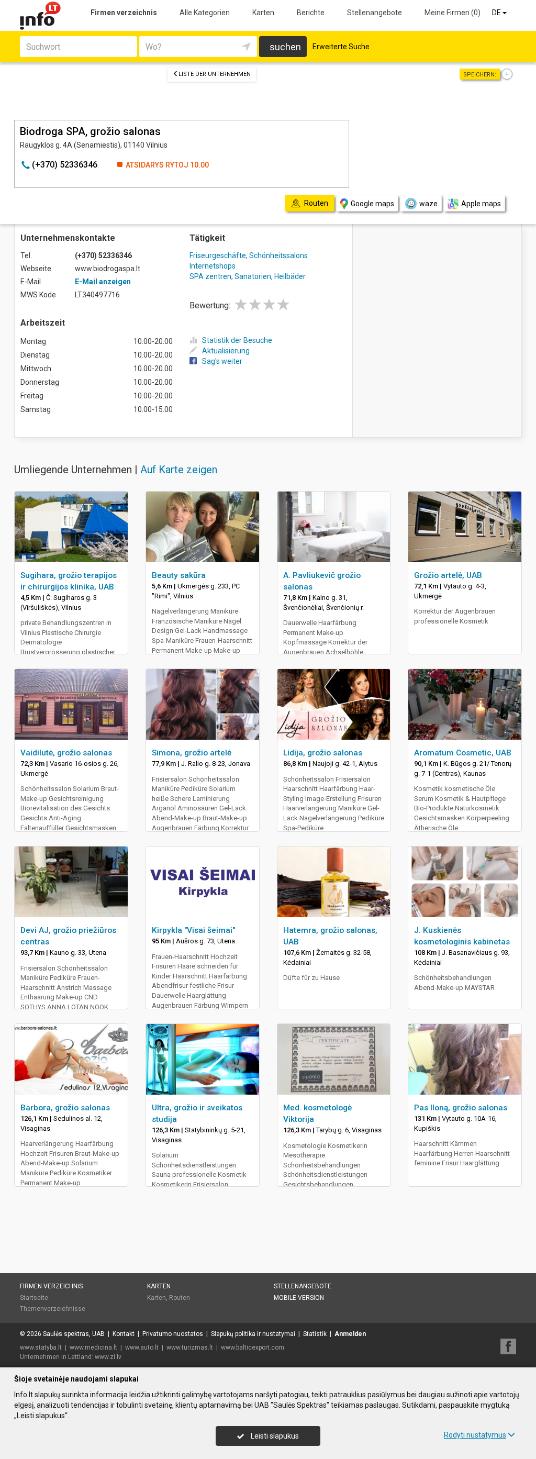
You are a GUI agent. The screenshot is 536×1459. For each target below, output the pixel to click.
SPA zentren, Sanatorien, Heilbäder (247, 276)
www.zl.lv (108, 1357)
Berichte (311, 12)
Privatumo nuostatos (172, 1334)
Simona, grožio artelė (191, 753)
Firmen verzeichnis (124, 12)
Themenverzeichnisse (52, 1308)
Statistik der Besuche (237, 340)
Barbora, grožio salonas (65, 1107)
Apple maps (481, 203)
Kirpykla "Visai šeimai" (193, 930)
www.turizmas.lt (189, 1347)
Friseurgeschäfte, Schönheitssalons (248, 255)
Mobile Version (299, 1297)
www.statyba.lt (41, 1347)
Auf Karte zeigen (178, 469)
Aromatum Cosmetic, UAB (462, 753)
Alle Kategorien (205, 12)
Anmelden (350, 1334)
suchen (285, 46)
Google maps (372, 203)
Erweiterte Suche (341, 46)
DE (497, 12)
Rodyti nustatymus (475, 1435)
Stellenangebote (374, 12)
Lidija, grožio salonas (322, 753)
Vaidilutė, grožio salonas (66, 753)
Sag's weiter (222, 361)
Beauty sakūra (179, 575)
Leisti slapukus (274, 1436)
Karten (263, 12)
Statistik (315, 1334)
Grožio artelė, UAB (448, 575)
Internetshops (212, 266)
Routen (179, 1297)
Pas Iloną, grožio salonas (460, 1107)
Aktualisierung (226, 351)
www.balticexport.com (252, 1347)
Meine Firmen (453, 12)
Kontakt (124, 1334)
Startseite (34, 1297)
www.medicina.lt (93, 1347)
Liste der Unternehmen (214, 74)
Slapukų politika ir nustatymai (253, 1334)
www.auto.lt (142, 1347)
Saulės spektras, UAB (74, 1334)
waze (428, 203)
